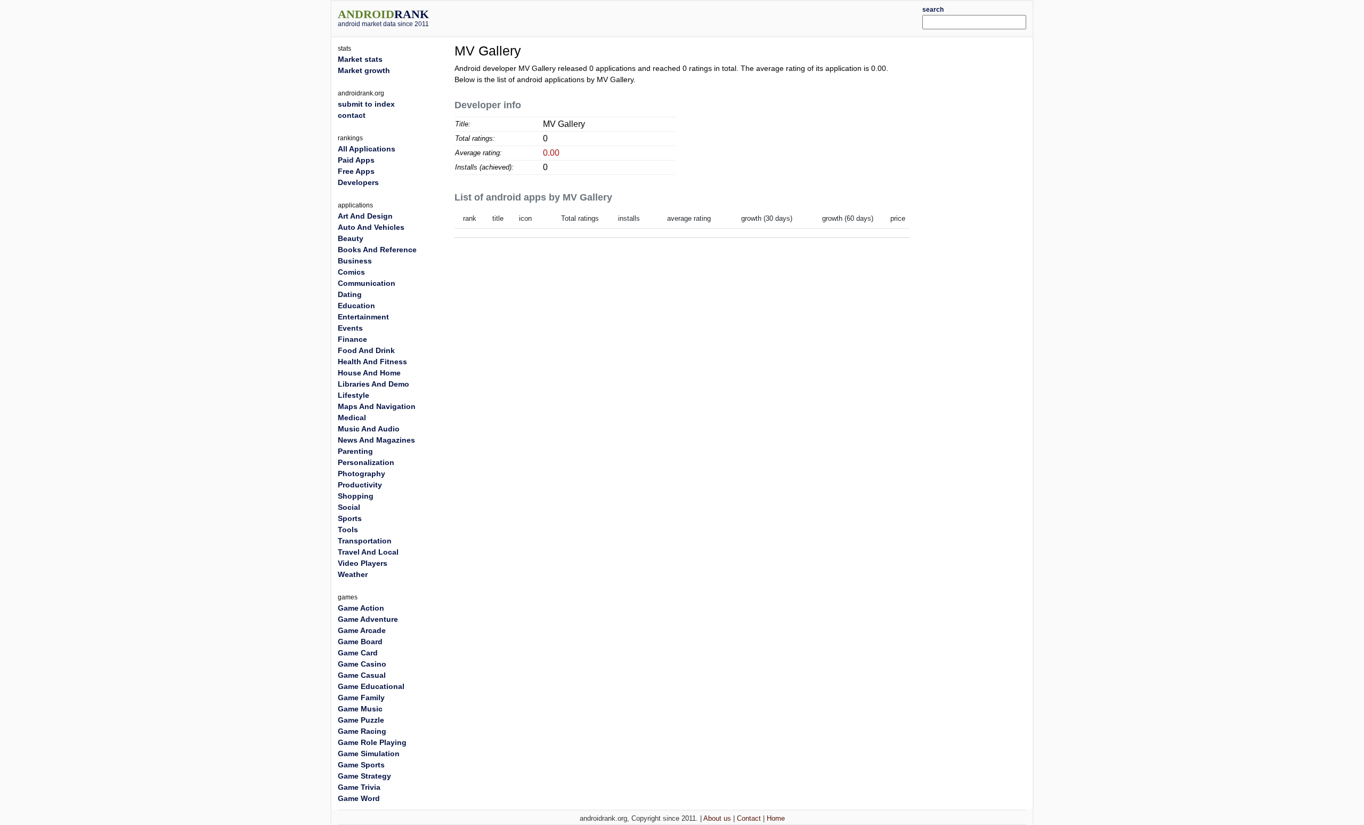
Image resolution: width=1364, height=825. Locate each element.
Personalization (366, 462)
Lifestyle (353, 395)
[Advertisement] (711, 17)
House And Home (369, 373)
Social (349, 507)
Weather (353, 574)
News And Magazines (376, 440)
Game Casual (362, 675)
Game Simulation (369, 753)
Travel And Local (368, 552)
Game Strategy (364, 776)
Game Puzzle (361, 720)
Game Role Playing (372, 742)
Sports (350, 518)
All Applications (366, 149)
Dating (350, 294)
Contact (749, 818)
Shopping (356, 496)
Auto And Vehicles (371, 227)
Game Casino (362, 664)
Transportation (365, 540)
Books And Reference (377, 249)
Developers (358, 182)
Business (355, 261)
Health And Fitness (372, 361)
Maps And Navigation (377, 406)
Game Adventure (368, 619)
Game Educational (371, 686)
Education (356, 305)
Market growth (364, 70)
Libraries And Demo (373, 384)
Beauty (350, 238)
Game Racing (362, 731)
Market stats (360, 59)
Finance (352, 339)
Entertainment (363, 317)
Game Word (359, 798)
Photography (361, 473)
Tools (348, 529)
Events (350, 328)
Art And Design (365, 216)
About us (717, 818)
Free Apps (356, 171)
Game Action (361, 608)
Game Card (358, 652)
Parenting (355, 451)
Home (776, 818)
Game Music (360, 708)
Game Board (360, 641)
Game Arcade (362, 630)
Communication (366, 283)
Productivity (360, 484)
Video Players (362, 563)
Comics (351, 272)
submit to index (366, 104)
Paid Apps (356, 160)
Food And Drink (366, 350)
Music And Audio (369, 428)
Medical (352, 417)
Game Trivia (359, 787)
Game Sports (361, 764)
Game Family (361, 697)
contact (352, 115)
